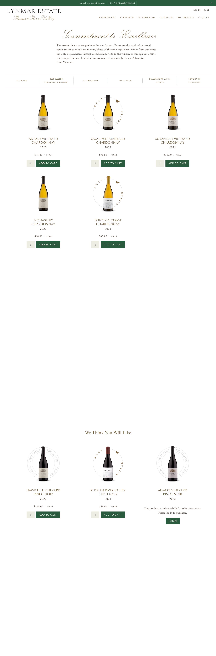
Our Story (166, 17)
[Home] (34, 15)
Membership (186, 17)
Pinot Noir (125, 80)
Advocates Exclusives (194, 81)
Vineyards (127, 17)
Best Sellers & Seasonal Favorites (56, 81)
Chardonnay (90, 80)
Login (173, 521)
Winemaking (146, 17)
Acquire (203, 17)
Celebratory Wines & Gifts (159, 81)
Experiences (107, 17)
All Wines (21, 80)
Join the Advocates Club (122, 3)
